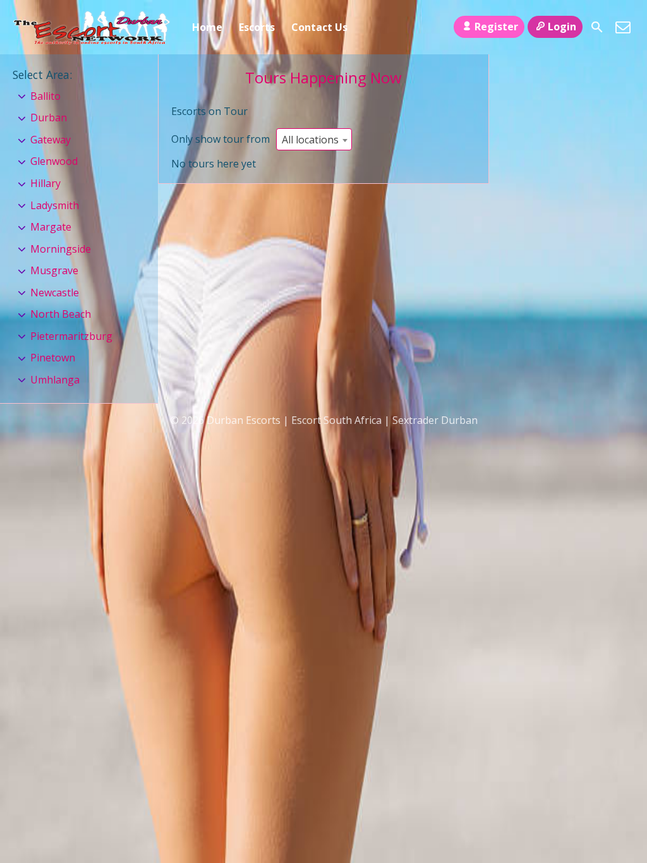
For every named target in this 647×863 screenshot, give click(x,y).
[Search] (597, 27)
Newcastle (54, 292)
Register (496, 26)
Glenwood (54, 161)
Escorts (257, 27)
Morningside (60, 249)
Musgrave (54, 270)
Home (207, 27)
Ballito (45, 96)
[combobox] (314, 139)
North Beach (60, 314)
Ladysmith (54, 205)
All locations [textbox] (310, 140)
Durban (48, 117)
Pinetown (52, 358)
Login (562, 26)
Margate (50, 227)
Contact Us (319, 27)
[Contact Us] (623, 27)
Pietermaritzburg (71, 336)
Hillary (45, 183)
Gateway (50, 140)
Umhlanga (55, 380)
